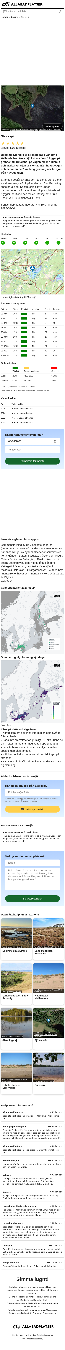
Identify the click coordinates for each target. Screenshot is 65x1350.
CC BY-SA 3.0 (18, 1036)
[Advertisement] (32, 52)
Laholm (14, 17)
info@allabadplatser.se (43, 1335)
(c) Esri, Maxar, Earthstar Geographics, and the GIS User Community (35, 130)
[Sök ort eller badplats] (60, 11)
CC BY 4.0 (17, 992)
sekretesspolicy (36, 1339)
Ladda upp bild (52, 126)
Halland (4, 17)
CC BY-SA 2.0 (57, 947)
